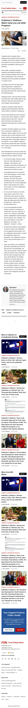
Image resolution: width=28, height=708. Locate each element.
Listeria (9, 312)
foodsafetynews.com (6, 645)
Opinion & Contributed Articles (10, 17)
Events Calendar (18, 683)
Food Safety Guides (15, 667)
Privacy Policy (16, 696)
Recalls (3, 672)
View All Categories (10, 672)
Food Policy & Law (5, 667)
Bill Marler (6, 28)
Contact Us (9, 696)
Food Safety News (15, 706)
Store (2, 699)
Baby (3, 312)
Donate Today (8, 629)
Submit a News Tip (16, 686)
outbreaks (19, 670)
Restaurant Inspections (7, 683)
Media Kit (23, 696)
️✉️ (3, 652)
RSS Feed (3, 688)
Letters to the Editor (6, 686)
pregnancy (17, 312)
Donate (7, 699)
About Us (3, 696)
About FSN (20, 629)
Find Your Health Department (8, 680)
